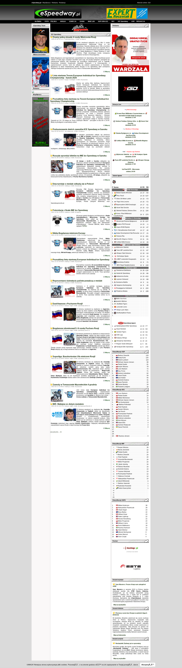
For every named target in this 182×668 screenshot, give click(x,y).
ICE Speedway (123, 21)
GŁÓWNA (38, 21)
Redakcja (62, 3)
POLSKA (54, 21)
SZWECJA (72, 21)
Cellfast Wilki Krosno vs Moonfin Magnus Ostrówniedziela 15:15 (132, 142)
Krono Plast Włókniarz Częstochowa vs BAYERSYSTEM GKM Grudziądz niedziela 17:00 (131, 115)
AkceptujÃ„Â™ (147, 665)
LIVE (133, 21)
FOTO (48, 21)
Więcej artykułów (119, 658)
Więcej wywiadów (119, 605)
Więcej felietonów (119, 635)
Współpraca (46, 3)
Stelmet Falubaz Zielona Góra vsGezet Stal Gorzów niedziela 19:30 (132, 123)
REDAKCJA (140, 21)
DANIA (82, 21)
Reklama (55, 3)
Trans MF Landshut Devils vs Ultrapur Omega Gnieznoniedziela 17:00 (132, 162)
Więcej (107, 72)
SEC (113, 21)
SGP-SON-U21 (103, 21)
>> (61, 432)
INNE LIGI (91, 21)
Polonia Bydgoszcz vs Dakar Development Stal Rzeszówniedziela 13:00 (132, 135)
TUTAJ (84, 226)
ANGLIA (63, 21)
